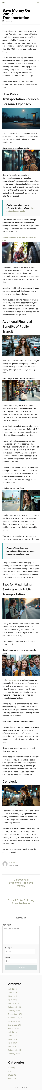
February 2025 (14, 1007)
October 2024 (14, 1021)
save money (26, 524)
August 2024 (13, 1028)
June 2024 (12, 1036)
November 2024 (15, 1018)
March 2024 (13, 1046)
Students (12, 1075)
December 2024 (15, 1014)
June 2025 (12, 993)
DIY (9, 1071)
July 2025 (12, 989)
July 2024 (12, 1032)
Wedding (12, 1078)
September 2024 (15, 1025)
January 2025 (14, 1010)
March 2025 (13, 1003)
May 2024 (12, 1039)
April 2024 (12, 1043)
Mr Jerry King (14, 862)
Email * (8, 957)
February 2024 (14, 1050)
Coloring (4, 868)
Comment (6, 925)
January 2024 (14, 1054)
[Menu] (3, 2)
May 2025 (12, 996)
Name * (8, 948)
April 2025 (12, 1000)
